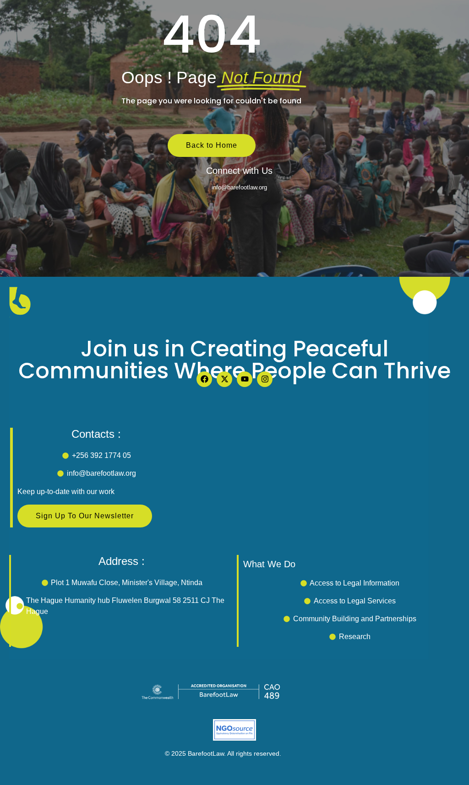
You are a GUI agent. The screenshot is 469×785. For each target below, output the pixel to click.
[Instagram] (265, 379)
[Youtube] (244, 379)
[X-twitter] (224, 379)
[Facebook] (204, 379)
